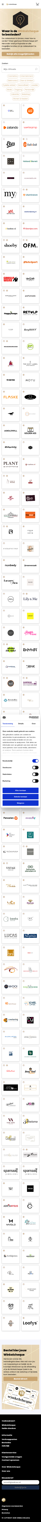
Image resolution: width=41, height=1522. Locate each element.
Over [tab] (34, 723)
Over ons (6, 1471)
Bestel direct (20, 1378)
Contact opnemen (10, 1460)
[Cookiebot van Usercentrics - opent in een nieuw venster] (29, 717)
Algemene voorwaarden (12, 1506)
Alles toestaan (20, 790)
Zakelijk (5, 1446)
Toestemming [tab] (8, 723)
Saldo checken (9, 1428)
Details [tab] (21, 723)
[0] (37, 4)
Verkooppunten (9, 1439)
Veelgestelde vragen (12, 1457)
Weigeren (20, 803)
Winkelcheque (9, 1425)
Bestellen (6, 1513)
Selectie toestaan (20, 797)
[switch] (35, 767)
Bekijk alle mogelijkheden (20, 54)
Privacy (5, 1509)
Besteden (6, 1442)
